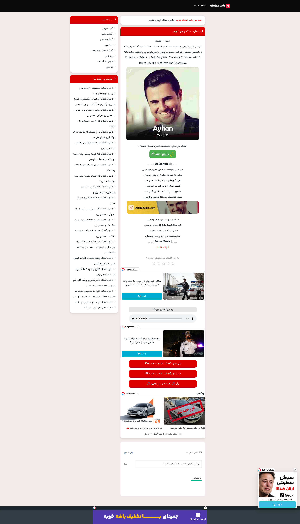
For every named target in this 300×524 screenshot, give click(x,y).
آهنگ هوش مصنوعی (102, 50)
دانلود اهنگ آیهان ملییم (186, 31)
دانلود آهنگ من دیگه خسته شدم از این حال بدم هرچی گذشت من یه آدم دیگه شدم (95, 247)
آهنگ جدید (182, 20)
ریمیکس (108, 56)
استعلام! (142, 296)
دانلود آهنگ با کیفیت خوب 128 (160, 373)
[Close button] (295, 469)
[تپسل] (123, 269)
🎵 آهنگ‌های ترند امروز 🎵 (161, 383)
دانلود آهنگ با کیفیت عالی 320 (161, 363)
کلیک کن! (277, 504)
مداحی (109, 67)
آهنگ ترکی (107, 28)
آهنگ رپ (108, 45)
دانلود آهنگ (200, 5)
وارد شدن (128, 452)
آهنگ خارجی (106, 39)
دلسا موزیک (196, 20)
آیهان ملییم (163, 247)
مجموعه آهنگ (105, 61)
